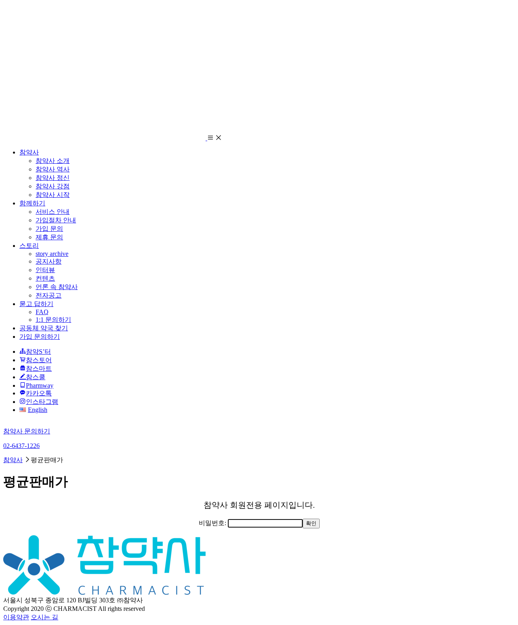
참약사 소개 (53, 160)
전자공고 (49, 295)
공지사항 (49, 261)
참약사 (29, 152)
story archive (52, 253)
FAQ (42, 311)
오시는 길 (44, 617)
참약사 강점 (53, 186)
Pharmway (39, 385)
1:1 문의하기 (53, 319)
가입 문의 (49, 228)
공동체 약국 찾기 (43, 328)
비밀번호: (213, 522)
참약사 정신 (53, 177)
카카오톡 (39, 393)
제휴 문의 (49, 237)
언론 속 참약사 (57, 286)
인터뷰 (45, 269)
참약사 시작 (53, 194)
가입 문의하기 (39, 336)
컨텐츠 (45, 278)
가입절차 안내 (56, 220)
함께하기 (32, 203)
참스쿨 (35, 377)
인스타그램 (42, 401)
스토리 (29, 245)
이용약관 (16, 617)
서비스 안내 (53, 211)
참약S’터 (38, 351)
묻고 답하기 (36, 303)
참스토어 (39, 360)
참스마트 (39, 368)
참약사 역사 (53, 169)
